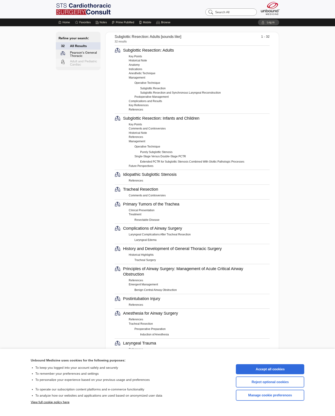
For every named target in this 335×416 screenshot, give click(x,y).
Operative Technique (147, 82)
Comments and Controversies (147, 128)
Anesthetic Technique (142, 73)
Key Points (135, 56)
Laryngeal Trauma (139, 343)
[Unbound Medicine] (270, 8)
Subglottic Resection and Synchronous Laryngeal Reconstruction (180, 92)
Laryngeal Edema (145, 240)
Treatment (135, 214)
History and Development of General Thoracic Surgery (172, 248)
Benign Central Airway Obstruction (155, 290)
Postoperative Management (151, 96)
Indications (135, 69)
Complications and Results (145, 101)
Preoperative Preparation (150, 329)
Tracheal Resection (140, 189)
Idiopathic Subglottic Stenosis (150, 174)
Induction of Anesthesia (154, 334)
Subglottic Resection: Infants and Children (161, 118)
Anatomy (134, 64)
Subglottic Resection (153, 88)
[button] (164, 22)
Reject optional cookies (270, 382)
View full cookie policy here (50, 402)
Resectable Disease (147, 219)
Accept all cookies (270, 369)
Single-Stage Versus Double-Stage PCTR (160, 156)
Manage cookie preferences (270, 395)
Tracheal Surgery (145, 260)
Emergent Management (143, 284)
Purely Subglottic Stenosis (156, 152)
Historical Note (138, 60)
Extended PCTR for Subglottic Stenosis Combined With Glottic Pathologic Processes (192, 161)
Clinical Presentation (142, 210)
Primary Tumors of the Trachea (151, 204)
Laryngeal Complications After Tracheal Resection (160, 234)
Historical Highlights (141, 254)
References (136, 109)
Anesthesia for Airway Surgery (150, 313)
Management (137, 77)
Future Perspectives (141, 166)
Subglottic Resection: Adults (148, 50)
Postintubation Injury (141, 298)
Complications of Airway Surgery (152, 228)
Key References (139, 105)
